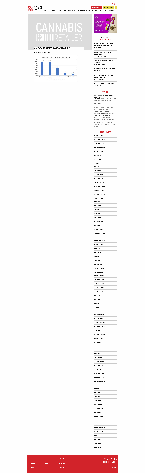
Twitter (112, 3)
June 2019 (97, 392)
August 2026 (98, 135)
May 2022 (97, 256)
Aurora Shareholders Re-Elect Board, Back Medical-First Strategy (105, 45)
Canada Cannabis (101, 113)
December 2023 (99, 182)
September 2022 (99, 241)
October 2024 (99, 143)
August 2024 (98, 151)
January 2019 (98, 412)
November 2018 (99, 420)
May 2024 (97, 163)
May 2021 (97, 303)
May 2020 (97, 350)
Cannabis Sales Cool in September (102, 54)
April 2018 (97, 443)
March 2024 (98, 170)
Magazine (71, 10)
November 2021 (99, 280)
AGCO (112, 107)
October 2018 (99, 424)
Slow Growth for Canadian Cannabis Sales (104, 77)
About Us (103, 10)
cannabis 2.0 (98, 102)
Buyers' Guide (109, 7)
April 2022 (97, 260)
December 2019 (99, 369)
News (45, 10)
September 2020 (99, 334)
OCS (107, 119)
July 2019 (97, 389)
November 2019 (99, 373)
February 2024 (99, 174)
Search (88, 7)
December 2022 (99, 229)
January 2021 (98, 319)
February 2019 (99, 408)
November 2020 (99, 326)
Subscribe (96, 7)
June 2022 (97, 252)
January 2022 (98, 272)
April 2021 (97, 307)
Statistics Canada (99, 117)
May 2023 (97, 209)
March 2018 (98, 447)
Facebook (109, 3)
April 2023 (97, 213)
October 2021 (99, 283)
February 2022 (99, 268)
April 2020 (97, 354)
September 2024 (99, 147)
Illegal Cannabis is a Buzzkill (105, 83)
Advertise (62, 463)
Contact (111, 10)
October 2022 (99, 237)
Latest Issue (63, 459)
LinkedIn (115, 3)
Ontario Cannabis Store (103, 118)
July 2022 (97, 248)
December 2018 (99, 416)
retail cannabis (105, 107)
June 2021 (97, 299)
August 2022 (98, 244)
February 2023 (99, 221)
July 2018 (97, 435)
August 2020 (98, 338)
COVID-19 (111, 113)
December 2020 (99, 322)
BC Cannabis (97, 106)
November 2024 (99, 139)
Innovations (62, 10)
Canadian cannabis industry (103, 122)
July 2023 (97, 202)
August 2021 (98, 291)
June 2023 (97, 206)
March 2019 (98, 404)
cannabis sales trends (109, 104)
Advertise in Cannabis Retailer (87, 10)
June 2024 (97, 159)
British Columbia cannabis (102, 109)
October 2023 (99, 190)
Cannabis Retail (103, 97)
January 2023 (98, 225)
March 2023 (98, 217)
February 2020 (99, 361)
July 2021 (97, 295)
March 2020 (98, 357)
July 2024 (97, 155)
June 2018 (97, 439)
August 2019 (98, 385)
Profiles (52, 10)
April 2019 (97, 400)
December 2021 (99, 276)
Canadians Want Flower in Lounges (104, 61)
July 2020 (97, 342)
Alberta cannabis (107, 100)
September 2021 (99, 287)
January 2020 (98, 365)
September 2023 (99, 194)
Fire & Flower (98, 95)
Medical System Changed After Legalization (105, 69)
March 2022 (98, 264)
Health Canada (106, 121)
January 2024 (99, 178)
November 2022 (99, 233)
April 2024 (97, 167)
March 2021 (98, 311)
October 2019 (99, 377)
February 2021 (99, 315)
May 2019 (97, 396)
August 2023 (98, 198)
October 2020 (99, 330)
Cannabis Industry (102, 115)
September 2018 (99, 428)
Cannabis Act (105, 98)
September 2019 (99, 381)
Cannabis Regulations (102, 111)
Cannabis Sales (99, 124)
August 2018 (98, 431)
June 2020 (97, 346)
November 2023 (99, 186)
